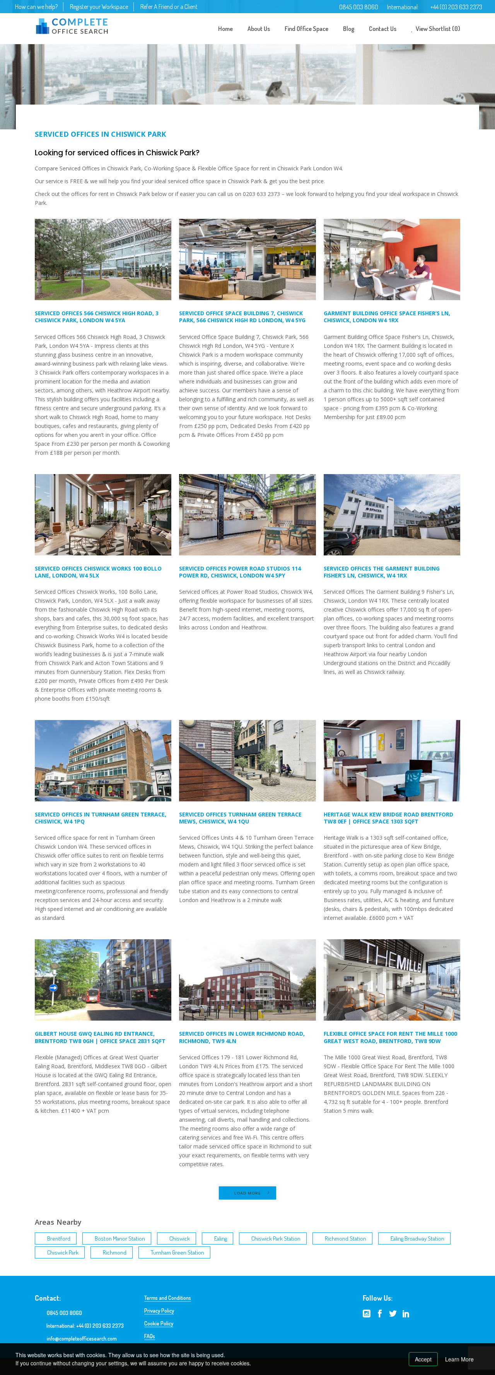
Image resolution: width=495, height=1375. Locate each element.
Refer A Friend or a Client (169, 6)
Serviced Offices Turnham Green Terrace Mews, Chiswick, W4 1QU (240, 818)
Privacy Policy (159, 1310)
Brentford (58, 1238)
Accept (423, 1359)
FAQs (149, 1336)
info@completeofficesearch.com (82, 1338)
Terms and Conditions (167, 1297)
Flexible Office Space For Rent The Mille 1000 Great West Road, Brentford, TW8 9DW (390, 1037)
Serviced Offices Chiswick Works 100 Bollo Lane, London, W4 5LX (98, 572)
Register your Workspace (99, 6)
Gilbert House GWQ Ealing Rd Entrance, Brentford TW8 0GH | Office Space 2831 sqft (100, 1037)
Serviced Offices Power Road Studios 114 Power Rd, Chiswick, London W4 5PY (240, 572)
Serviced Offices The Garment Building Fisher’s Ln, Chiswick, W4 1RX (382, 572)
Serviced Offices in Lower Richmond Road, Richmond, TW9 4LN (242, 1037)
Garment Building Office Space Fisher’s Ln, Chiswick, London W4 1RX (387, 316)
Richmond (114, 1252)
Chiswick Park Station (275, 1238)
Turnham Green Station (177, 1252)
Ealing (220, 1238)
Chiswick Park (63, 1252)
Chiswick (179, 1238)
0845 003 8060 (358, 7)
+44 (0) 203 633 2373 (456, 7)
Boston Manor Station (120, 1238)
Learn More (459, 1359)
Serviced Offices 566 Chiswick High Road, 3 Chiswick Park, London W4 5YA (97, 316)
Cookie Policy (158, 1323)
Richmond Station (345, 1238)
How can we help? (36, 6)
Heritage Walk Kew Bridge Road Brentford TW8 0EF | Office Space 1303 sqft (388, 818)
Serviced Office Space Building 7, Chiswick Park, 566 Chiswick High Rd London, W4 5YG (242, 316)
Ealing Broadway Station (417, 1238)
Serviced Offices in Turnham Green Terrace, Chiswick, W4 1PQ (100, 818)
